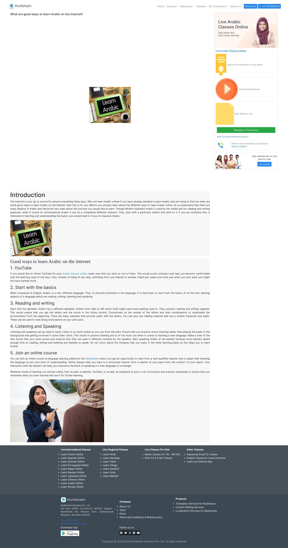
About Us (125, 506)
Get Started (264, 164)
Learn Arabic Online (72, 483)
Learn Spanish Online (72, 457)
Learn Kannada (111, 457)
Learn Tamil (109, 461)
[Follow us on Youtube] (138, 532)
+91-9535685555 (69, 520)
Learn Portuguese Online (75, 465)
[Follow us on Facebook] (121, 532)
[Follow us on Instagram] (130, 532)
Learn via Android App (199, 461)
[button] (172, 6)
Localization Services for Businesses (196, 510)
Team (123, 510)
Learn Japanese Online (73, 475)
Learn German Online (72, 461)
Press (123, 513)
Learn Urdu (109, 472)
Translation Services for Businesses (196, 503)
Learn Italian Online (71, 468)
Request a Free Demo (246, 130)
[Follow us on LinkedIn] (134, 532)
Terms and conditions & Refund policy (141, 517)
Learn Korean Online (72, 486)
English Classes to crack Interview (206, 457)
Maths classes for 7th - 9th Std (162, 454)
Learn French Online (72, 454)
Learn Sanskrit (111, 468)
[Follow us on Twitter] (126, 532)
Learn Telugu (110, 465)
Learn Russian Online (72, 472)
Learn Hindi (109, 454)
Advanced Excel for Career (202, 454)
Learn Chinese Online (73, 479)
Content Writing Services (190, 507)
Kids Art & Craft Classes (158, 457)
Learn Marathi (110, 475)
